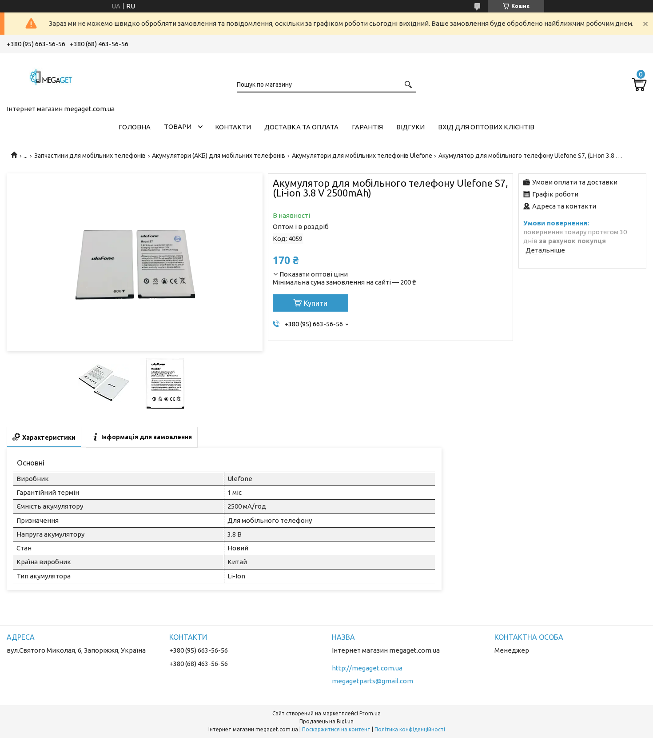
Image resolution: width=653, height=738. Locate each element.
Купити (315, 303)
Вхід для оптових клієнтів (486, 127)
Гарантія (367, 127)
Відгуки (410, 127)
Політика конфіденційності (409, 729)
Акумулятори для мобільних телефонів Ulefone (362, 155)
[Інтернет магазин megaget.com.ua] (51, 77)
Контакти (233, 127)
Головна (135, 127)
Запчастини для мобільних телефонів (90, 155)
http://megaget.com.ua (367, 668)
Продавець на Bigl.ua (326, 721)
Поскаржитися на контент (336, 729)
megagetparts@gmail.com (372, 681)
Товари (177, 126)
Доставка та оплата (301, 127)
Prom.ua (370, 713)
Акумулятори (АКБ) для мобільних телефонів (218, 155)
